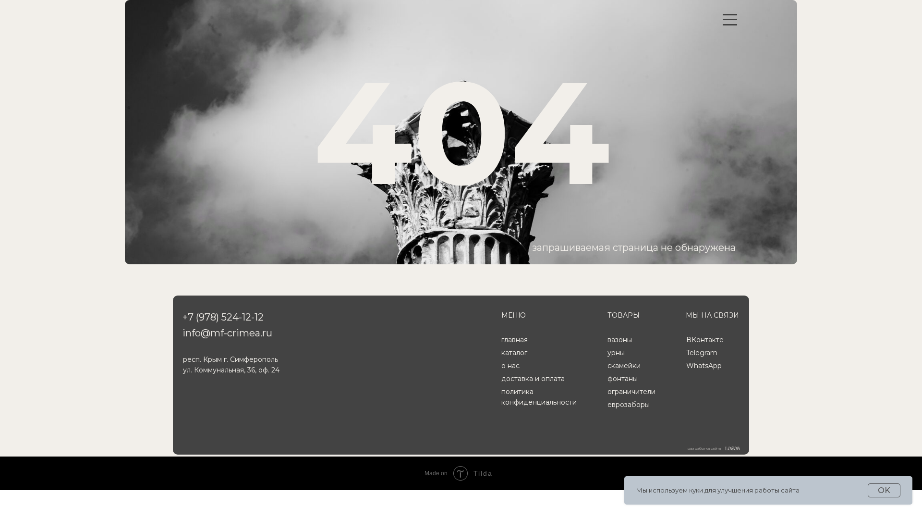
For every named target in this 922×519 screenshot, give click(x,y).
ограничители (631, 391)
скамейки (624, 365)
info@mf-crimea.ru (227, 333)
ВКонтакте (705, 339)
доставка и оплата (533, 378)
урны (616, 352)
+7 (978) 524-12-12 (223, 317)
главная (514, 339)
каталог (514, 352)
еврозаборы (628, 404)
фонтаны (622, 378)
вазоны (619, 339)
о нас (510, 365)
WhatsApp (704, 365)
